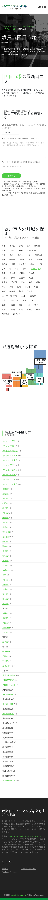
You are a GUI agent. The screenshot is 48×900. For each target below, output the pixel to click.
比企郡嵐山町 (8, 699)
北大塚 (4, 264)
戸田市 (7, 579)
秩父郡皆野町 (8, 732)
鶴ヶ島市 (7, 651)
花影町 (23, 296)
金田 (3, 259)
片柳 (28, 255)
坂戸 (17, 268)
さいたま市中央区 (11, 460)
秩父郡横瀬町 (8, 728)
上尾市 (7, 560)
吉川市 (7, 661)
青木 (3, 246)
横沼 (38, 309)
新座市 (7, 603)
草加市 (7, 565)
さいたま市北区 (10, 446)
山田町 (29, 309)
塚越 (23, 282)
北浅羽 (39, 259)
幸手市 (5, 646)
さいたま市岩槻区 (11, 484)
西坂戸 (29, 291)
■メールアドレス (21, 162)
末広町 (4, 277)
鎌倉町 (12, 259)
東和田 (4, 300)
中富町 (12, 291)
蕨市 (6, 575)
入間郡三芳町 (9, 680)
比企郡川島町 (8, 709)
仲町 (3, 291)
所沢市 (7, 513)
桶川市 (5, 608)
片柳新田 (38, 255)
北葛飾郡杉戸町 (8, 775)
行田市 (7, 503)
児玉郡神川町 (8, 756)
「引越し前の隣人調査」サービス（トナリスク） (25, 836)
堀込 (24, 300)
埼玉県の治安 (28, 26)
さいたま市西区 (10, 441)
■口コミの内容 (21, 138)
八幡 (21, 309)
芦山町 (4, 250)
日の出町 (15, 300)
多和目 (4, 282)
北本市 (7, 618)
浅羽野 (37, 246)
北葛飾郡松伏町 (10, 780)
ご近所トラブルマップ (11, 26)
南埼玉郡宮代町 (8, 771)
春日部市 (8, 536)
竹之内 (31, 277)
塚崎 (30, 282)
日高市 (6, 656)
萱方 (30, 259)
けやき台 (22, 264)
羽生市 (6, 546)
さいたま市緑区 (10, 479)
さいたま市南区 (10, 474)
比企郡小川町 (9, 704)
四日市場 (5, 314)
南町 (21, 305)
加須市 (7, 522)
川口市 (7, 498)
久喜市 (7, 613)
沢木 (25, 268)
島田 (3, 273)
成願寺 (22, 273)
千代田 (14, 282)
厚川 (13, 250)
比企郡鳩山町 (8, 718)
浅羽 (28, 246)
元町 (28, 305)
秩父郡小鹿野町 (8, 742)
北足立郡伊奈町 (10, 675)
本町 (32, 300)
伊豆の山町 (31, 250)
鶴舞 (38, 282)
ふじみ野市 (8, 666)
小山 (3, 268)
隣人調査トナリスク (28, 869)
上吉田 (22, 259)
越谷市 (7, 570)
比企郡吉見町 (9, 713)
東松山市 (7, 532)
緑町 (13, 305)
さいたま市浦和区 (11, 470)
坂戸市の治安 (10, 29)
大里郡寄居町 (8, 766)
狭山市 (7, 541)
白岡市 (5, 670)
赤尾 (21, 246)
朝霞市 (7, 589)
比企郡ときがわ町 (9, 723)
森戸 (36, 305)
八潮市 (7, 622)
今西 (11, 255)
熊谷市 (7, 493)
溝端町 (4, 305)
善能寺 (22, 277)
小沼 (40, 264)
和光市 (6, 599)
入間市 (7, 584)
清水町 (12, 273)
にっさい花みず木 (9, 296)
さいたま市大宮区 (11, 450)
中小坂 (27, 287)
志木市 (6, 594)
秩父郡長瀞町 (8, 737)
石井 (21, 250)
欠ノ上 (20, 255)
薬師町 (4, 309)
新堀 (21, 291)
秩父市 (6, 508)
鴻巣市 (7, 551)
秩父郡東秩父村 (8, 747)
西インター (17, 314)
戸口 (3, 287)
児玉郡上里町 (8, 761)
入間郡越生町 (8, 689)
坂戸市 (6, 642)
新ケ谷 (31, 273)
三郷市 (7, 632)
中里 (36, 287)
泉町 (3, 255)
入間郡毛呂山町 (10, 685)
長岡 (19, 287)
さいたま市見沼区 (11, 455)
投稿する (11, 175)
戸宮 (11, 287)
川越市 (7, 489)
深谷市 (6, 556)
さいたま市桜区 (10, 465)
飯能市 (7, 517)
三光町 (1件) (36, 268)
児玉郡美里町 (8, 752)
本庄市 (6, 527)
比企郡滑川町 (9, 694)
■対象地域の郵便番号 (24, 126)
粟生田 (12, 246)
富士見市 (8, 627)
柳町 (13, 309)
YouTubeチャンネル (9, 872)
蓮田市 (5, 637)
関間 (13, 277)
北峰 (13, 264)
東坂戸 (33, 296)
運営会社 (5, 869)
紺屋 (32, 264)
